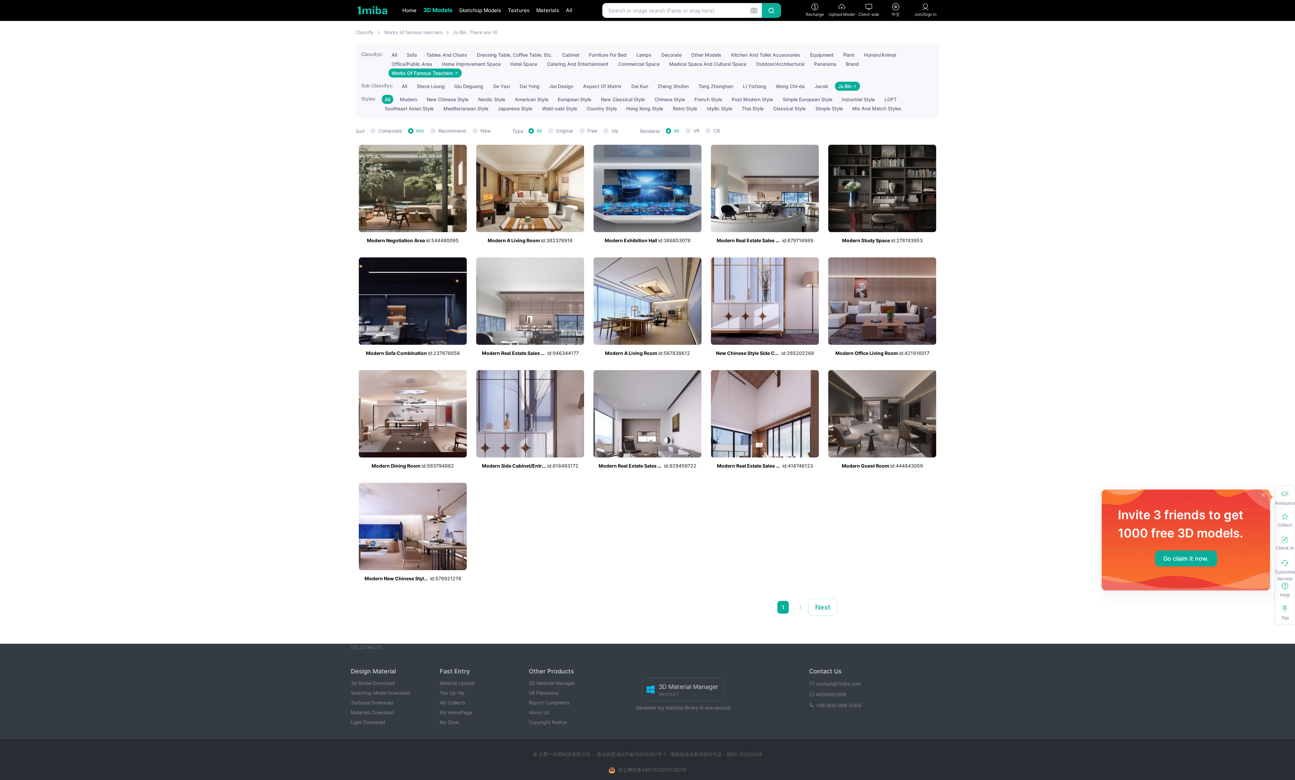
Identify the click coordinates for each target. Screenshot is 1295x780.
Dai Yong (530, 86)
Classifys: (372, 54)
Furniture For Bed (608, 55)
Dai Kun (639, 86)
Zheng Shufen (673, 86)
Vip (614, 131)
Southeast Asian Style (409, 108)
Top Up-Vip (452, 693)
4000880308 (831, 694)
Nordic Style (491, 99)
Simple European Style (807, 99)
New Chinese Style (447, 99)
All (569, 10)
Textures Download (372, 702)
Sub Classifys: (377, 85)
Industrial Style (858, 99)
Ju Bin (459, 32)
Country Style (602, 108)
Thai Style (753, 108)
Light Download (368, 722)
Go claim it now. (1186, 558)
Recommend (452, 131)
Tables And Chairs (446, 55)
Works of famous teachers (413, 32)
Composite (390, 131)
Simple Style (829, 108)
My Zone (449, 722)
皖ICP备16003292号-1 (641, 754)
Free (592, 131)
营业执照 (607, 754)
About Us (539, 712)
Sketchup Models (480, 10)
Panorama (825, 64)
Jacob (821, 86)
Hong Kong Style (644, 108)
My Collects (452, 702)
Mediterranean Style (465, 108)
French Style (708, 99)
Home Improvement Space (471, 64)
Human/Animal (880, 55)
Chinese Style (670, 99)
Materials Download (372, 712)
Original (564, 131)
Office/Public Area (412, 64)
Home (409, 10)
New (486, 131)
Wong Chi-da (790, 86)
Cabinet (570, 55)
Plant (848, 55)
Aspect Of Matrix (602, 86)
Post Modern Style (752, 99)
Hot (420, 131)
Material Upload (457, 683)
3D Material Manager (552, 683)
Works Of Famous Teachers (423, 73)
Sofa (412, 55)
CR (717, 131)
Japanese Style (515, 108)
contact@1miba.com (838, 684)
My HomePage (456, 712)
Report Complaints (549, 702)
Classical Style (789, 108)
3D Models (437, 10)
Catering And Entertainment (577, 64)
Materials (547, 10)
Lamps (644, 55)
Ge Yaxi (501, 86)
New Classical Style (623, 99)
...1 (798, 607)
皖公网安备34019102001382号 (652, 770)
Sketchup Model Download (380, 693)
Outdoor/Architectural (780, 64)
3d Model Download (373, 683)
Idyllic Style (719, 108)
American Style (531, 99)
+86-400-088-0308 (838, 705)
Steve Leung (431, 86)
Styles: (368, 99)
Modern (408, 99)
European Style (574, 99)
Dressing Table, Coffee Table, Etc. (514, 55)
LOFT (891, 99)
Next (822, 607)
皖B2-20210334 (744, 754)
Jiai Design (561, 86)
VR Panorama (543, 693)
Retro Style (685, 108)
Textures (518, 10)
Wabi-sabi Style (559, 108)
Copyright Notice (548, 722)
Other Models (706, 55)
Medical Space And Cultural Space (707, 64)
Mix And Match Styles (876, 108)
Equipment (822, 55)
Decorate (671, 55)
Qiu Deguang (468, 86)
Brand (852, 64)
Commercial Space (639, 64)
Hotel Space (523, 64)
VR (696, 131)
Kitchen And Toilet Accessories (765, 55)
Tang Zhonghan (715, 86)
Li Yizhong (754, 86)
